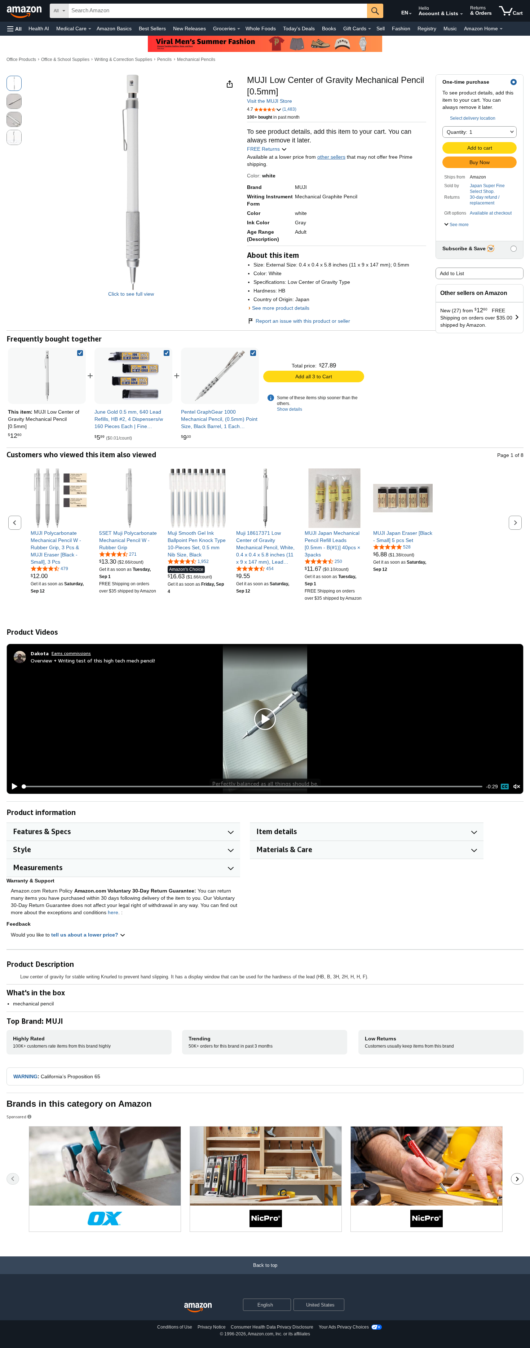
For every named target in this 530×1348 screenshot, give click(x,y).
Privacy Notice (212, 1327)
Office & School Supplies (65, 59)
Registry (427, 28)
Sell (380, 28)
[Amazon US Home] (198, 1307)
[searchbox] (218, 11)
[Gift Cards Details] (369, 29)
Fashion (401, 28)
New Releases (189, 28)
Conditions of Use (174, 1327)
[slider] (252, 786)
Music (450, 28)
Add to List (452, 273)
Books (329, 28)
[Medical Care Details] (89, 29)
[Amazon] (24, 11)
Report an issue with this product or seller (303, 321)
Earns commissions (71, 653)
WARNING (25, 1076)
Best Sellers (152, 28)
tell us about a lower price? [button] (85, 935)
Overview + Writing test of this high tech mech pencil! (93, 660)
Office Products (21, 59)
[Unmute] (516, 787)
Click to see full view (131, 294)
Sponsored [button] (16, 1116)
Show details (289, 409)
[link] (133, 376)
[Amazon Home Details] (501, 29)
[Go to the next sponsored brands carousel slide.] (517, 1178)
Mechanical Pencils (196, 59)
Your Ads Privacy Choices (344, 1327)
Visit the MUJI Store (269, 101)
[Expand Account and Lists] (461, 14)
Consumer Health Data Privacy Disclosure (272, 1327)
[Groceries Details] (238, 29)
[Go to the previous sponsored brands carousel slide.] (13, 1178)
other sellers (331, 157)
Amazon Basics (114, 28)
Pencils (164, 59)
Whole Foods (261, 28)
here (113, 912)
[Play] (12, 786)
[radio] (14, 83)
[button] (14, 29)
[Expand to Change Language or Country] (410, 13)
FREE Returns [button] (264, 149)
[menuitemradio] (505, 786)
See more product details (280, 308)
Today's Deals (299, 28)
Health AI (38, 28)
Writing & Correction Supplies (123, 59)
